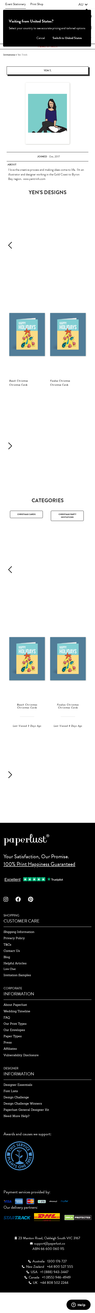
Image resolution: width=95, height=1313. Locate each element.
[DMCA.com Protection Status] (78, 1217)
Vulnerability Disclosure (21, 1055)
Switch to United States (67, 38)
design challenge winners (23, 1103)
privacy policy (14, 938)
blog (7, 957)
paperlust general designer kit (26, 1110)
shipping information (19, 932)
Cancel (40, 38)
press (8, 1042)
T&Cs (7, 945)
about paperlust (15, 1005)
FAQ (7, 1017)
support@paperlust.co (49, 1243)
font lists (11, 1091)
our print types (15, 1024)
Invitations (9, 54)
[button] (83, 4)
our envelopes (14, 1030)
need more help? (16, 1116)
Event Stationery (15, 4)
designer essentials (18, 1085)
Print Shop (36, 4)
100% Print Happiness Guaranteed (39, 864)
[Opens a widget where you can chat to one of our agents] (78, 1305)
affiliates (10, 1049)
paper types (13, 1036)
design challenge (16, 1097)
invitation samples (17, 975)
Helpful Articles (15, 963)
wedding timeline (17, 1011)
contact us (12, 951)
